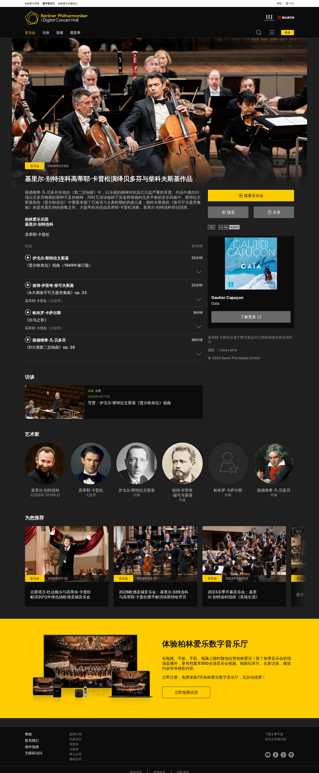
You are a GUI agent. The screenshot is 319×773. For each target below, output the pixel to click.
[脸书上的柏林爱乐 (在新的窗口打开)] (275, 755)
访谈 (45, 32)
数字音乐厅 (49, 3)
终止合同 (75, 754)
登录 (287, 32)
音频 (59, 32)
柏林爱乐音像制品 (67, 3)
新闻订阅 (75, 734)
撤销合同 (75, 759)
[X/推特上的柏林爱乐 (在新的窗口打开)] (283, 755)
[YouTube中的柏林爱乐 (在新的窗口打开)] (268, 755)
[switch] (199, 272)
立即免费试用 (186, 692)
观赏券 (75, 32)
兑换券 (74, 749)
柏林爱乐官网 (32, 3)
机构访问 (75, 739)
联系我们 (32, 740)
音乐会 (30, 32)
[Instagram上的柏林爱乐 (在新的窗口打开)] (291, 755)
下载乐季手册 (274, 734)
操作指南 (32, 747)
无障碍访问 (33, 753)
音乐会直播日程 (275, 739)
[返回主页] (56, 18)
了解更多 (248, 317)
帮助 (279, 3)
